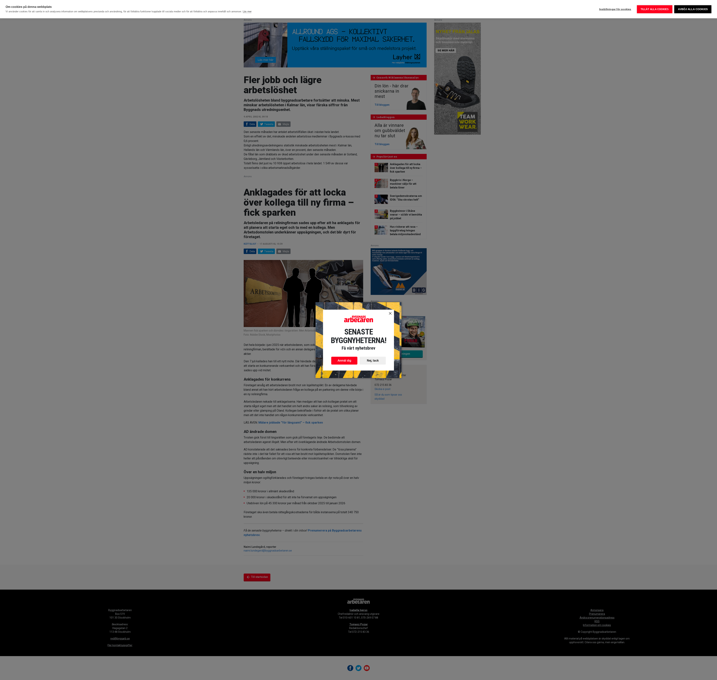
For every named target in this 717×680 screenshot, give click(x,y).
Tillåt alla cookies (655, 9)
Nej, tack (373, 360)
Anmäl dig (344, 360)
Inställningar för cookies (615, 9)
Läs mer (247, 11)
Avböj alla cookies (693, 9)
